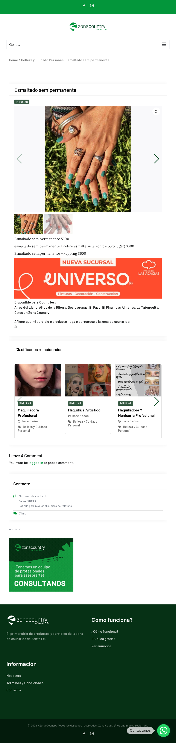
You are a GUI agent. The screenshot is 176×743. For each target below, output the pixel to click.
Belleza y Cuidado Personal (42, 60)
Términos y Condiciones (25, 683)
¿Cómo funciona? (104, 631)
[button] (156, 159)
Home (13, 60)
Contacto (13, 690)
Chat (22, 513)
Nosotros (13, 675)
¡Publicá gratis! (103, 639)
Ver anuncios (101, 646)
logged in (36, 462)
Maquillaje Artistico (84, 410)
